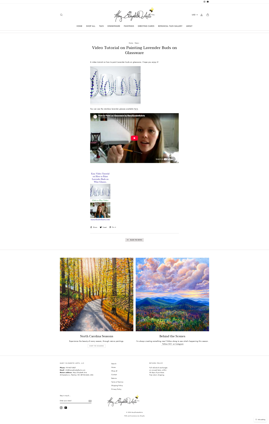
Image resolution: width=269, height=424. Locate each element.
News (137, 43)
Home (131, 43)
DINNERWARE (113, 26)
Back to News (136, 240)
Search (113, 364)
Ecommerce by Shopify (137, 416)
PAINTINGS (129, 26)
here (136, 109)
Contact (114, 375)
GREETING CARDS (146, 26)
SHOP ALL (90, 26)
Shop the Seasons (96, 346)
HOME (79, 26)
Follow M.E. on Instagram (172, 344)
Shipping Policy (117, 385)
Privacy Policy (116, 389)
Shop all (114, 371)
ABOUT (189, 26)
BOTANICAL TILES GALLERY (170, 26)
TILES (101, 26)
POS (125, 416)
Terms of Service (117, 382)
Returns (114, 378)
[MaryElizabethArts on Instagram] (61, 407)
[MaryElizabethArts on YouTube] (66, 407)
